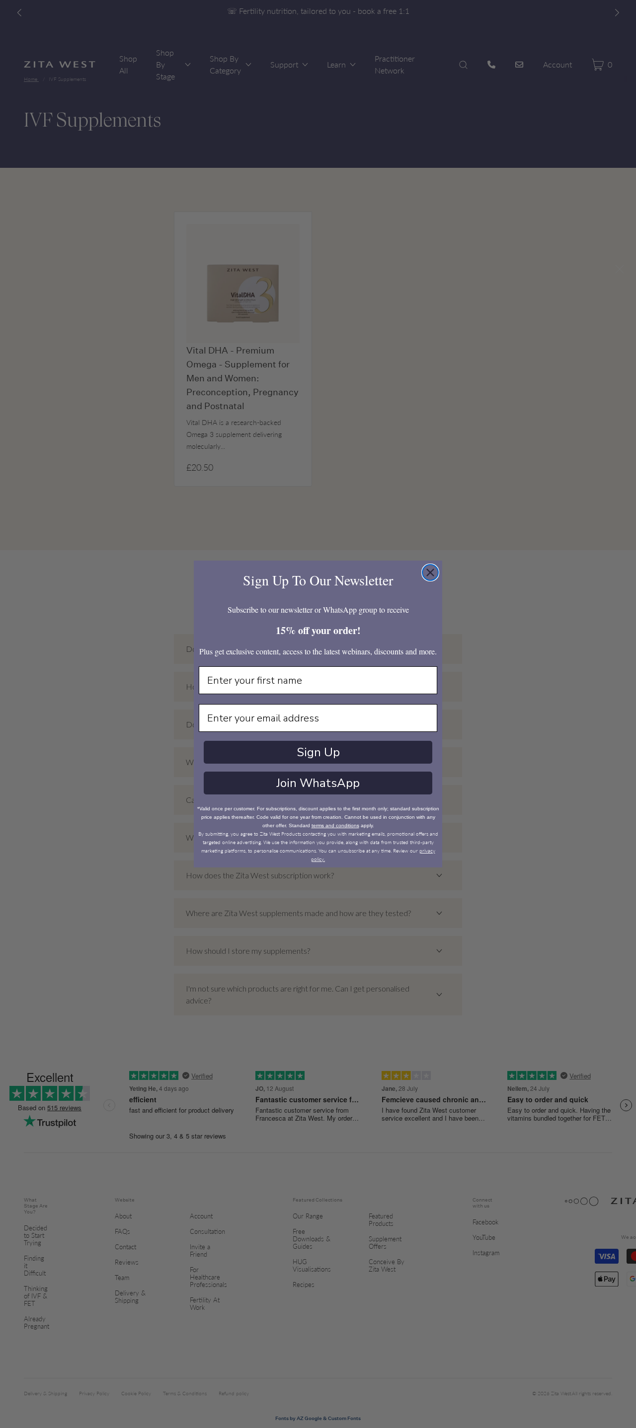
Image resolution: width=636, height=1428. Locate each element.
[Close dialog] (430, 572)
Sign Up (318, 752)
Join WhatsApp (318, 783)
